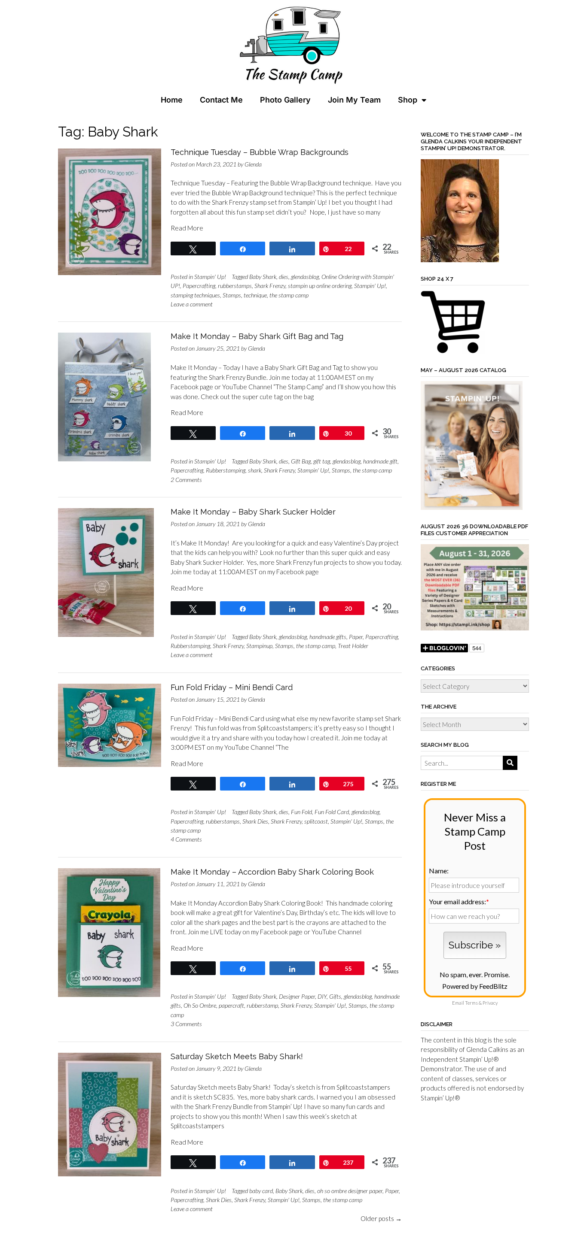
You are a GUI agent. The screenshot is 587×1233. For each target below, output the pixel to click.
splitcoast (316, 821)
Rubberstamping (225, 470)
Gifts (335, 996)
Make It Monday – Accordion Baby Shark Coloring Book (272, 871)
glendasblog (305, 276)
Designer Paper (297, 996)
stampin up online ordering (320, 285)
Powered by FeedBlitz (475, 986)
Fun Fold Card (332, 811)
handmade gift (380, 461)
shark (254, 470)
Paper (356, 636)
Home (172, 99)
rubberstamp (262, 1005)
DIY (322, 996)
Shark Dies (255, 821)
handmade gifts (327, 636)
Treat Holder (353, 645)
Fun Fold (301, 811)
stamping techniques (195, 295)
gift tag (321, 461)
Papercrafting (199, 285)
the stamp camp (289, 295)
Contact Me (221, 99)
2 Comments (186, 479)
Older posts (381, 1218)
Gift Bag (301, 461)
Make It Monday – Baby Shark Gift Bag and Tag (257, 336)
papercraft (231, 1005)
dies (283, 276)
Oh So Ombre (199, 1005)
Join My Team (354, 99)
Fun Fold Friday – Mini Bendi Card (232, 687)
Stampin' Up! (210, 276)
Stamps (232, 295)
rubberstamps (235, 285)
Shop (407, 99)
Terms (471, 1003)
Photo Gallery (285, 99)
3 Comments (186, 1023)
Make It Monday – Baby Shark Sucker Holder (253, 511)
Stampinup (259, 645)
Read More (187, 228)
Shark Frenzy (269, 285)
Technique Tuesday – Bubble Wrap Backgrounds (260, 152)
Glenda (253, 164)
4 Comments (186, 839)
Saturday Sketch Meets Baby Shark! (237, 1056)
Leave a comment (192, 304)
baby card (261, 1190)
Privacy (490, 1003)
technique (255, 295)
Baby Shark (262, 276)
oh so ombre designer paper (349, 1190)
